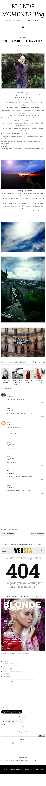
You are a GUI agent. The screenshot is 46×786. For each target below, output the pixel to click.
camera (12, 362)
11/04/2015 (11, 487)
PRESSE (5, 666)
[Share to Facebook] (33, 362)
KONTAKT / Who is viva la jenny (13, 671)
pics (21, 362)
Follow (3, 707)
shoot (26, 362)
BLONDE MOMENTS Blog (17, 769)
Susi (9, 485)
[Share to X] (36, 362)
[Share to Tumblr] (41, 362)
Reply (42, 402)
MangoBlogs (39, 769)
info (17, 362)
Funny (10, 408)
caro (9, 394)
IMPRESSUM (7, 676)
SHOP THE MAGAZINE (10, 664)
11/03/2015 (11, 396)
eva (8, 422)
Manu (9, 471)
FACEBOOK (6, 674)
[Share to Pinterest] (38, 362)
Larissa (10, 457)
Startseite (6, 661)
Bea (8, 443)
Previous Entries (37, 534)
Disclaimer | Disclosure (10, 669)
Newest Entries (8, 534)
